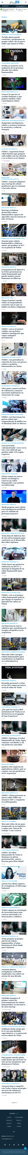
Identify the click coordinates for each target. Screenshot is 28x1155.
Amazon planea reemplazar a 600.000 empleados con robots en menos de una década (13, 972)
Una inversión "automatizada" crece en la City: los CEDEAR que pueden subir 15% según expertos (14, 449)
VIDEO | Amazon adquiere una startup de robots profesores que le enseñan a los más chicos (13, 184)
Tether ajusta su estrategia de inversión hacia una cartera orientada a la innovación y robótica (14, 913)
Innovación (9, 1123)
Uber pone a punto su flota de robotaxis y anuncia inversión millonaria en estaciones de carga (14, 391)
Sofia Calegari (6, 160)
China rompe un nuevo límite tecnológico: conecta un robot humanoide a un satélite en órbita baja (13, 480)
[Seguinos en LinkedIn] (14, 1145)
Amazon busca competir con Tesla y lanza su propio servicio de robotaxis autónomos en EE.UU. (14, 1089)
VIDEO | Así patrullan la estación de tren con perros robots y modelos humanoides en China (14, 362)
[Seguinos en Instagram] (5, 1145)
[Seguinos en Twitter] (18, 1145)
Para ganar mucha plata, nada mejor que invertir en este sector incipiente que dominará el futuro (14, 1060)
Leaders (9, 1126)
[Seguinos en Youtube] (23, 1145)
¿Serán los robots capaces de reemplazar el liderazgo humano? (14, 885)
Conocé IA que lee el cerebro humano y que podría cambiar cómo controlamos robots (12, 97)
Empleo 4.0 (19, 1120)
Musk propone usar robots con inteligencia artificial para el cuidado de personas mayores (13, 510)
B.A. (4, 132)
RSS (14, 1131)
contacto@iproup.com (7, 1138)
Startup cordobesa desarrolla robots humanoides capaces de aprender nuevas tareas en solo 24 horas (14, 214)
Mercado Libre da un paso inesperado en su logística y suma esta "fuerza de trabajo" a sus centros (14, 827)
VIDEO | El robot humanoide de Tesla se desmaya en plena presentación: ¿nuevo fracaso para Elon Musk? (13, 856)
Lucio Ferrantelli (6, 1009)
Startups (19, 1123)
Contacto (19, 1126)
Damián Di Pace (6, 457)
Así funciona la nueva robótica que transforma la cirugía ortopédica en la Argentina (14, 629)
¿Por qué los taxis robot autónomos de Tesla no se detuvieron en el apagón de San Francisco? (13, 712)
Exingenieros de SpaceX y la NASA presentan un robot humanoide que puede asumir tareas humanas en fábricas (13, 273)
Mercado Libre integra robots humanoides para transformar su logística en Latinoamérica (13, 657)
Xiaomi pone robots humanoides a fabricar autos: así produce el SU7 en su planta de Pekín (13, 244)
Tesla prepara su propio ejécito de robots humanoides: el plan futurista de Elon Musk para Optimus (12, 943)
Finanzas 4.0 (9, 1120)
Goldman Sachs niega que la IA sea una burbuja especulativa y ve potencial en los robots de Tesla (14, 1032)
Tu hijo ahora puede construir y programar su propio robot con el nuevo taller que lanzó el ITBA (13, 40)
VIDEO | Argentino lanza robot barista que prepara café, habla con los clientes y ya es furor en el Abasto (14, 154)
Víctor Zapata (6, 833)
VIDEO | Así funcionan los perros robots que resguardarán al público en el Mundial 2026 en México (14, 420)
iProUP (4, 75)
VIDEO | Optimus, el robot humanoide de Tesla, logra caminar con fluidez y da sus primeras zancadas (14, 741)
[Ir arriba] (25, 1148)
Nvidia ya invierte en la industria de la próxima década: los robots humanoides (12, 68)
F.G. (4, 46)
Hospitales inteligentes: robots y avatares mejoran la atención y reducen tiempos (13, 126)
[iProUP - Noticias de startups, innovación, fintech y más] (14, 2)
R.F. (4, 718)
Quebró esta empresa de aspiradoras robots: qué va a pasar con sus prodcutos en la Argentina (14, 770)
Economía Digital (19, 1117)
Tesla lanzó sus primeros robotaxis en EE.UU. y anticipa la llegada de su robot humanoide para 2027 (13, 568)
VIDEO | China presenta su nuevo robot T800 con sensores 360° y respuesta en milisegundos (14, 798)
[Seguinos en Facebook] (9, 1145)
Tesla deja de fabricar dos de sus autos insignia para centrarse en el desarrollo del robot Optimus (13, 538)
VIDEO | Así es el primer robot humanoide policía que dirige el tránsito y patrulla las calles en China (13, 599)
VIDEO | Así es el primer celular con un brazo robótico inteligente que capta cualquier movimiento (13, 333)
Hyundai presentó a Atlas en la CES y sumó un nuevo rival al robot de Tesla (14, 685)
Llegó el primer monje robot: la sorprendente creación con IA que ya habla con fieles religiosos (13, 303)
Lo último (9, 1117)
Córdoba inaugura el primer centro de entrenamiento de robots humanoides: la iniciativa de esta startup (13, 1002)
